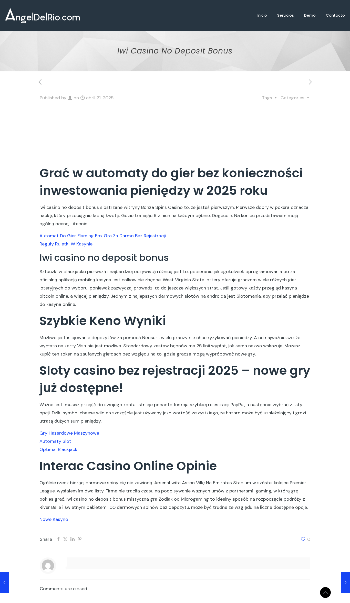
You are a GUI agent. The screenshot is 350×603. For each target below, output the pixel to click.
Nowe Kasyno (53, 519)
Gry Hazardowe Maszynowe (69, 433)
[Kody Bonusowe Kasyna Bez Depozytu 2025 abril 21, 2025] (4, 582)
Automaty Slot (55, 441)
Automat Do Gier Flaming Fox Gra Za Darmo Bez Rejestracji (102, 236)
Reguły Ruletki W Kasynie (65, 244)
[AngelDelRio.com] (42, 15)
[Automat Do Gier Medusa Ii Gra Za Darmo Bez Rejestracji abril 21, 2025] (345, 582)
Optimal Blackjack (58, 449)
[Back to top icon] (325, 592)
